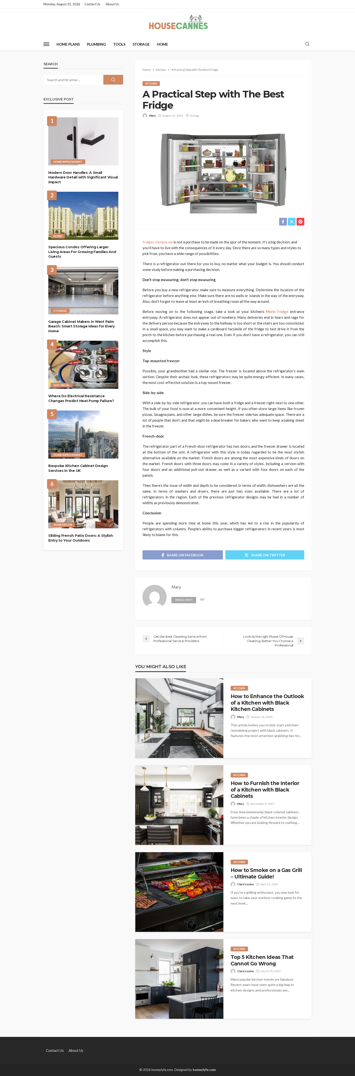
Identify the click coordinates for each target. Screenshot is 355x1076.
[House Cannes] (177, 23)
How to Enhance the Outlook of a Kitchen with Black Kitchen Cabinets (267, 702)
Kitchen (151, 83)
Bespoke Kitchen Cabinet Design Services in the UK (78, 468)
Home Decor (63, 524)
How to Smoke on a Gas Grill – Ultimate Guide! (266, 873)
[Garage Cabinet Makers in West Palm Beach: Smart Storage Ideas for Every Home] (83, 290)
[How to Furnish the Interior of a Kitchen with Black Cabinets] (179, 805)
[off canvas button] (46, 44)
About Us (112, 4)
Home (162, 44)
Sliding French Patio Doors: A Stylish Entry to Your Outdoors (80, 538)
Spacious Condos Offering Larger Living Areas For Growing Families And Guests (82, 252)
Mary (152, 115)
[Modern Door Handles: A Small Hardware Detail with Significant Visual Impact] (83, 141)
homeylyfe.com (204, 1070)
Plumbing (96, 44)
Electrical (62, 385)
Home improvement (68, 161)
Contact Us (92, 4)
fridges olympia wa (157, 242)
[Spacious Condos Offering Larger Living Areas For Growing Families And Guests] (83, 216)
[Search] (307, 44)
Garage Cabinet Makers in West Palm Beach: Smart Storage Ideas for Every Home (81, 326)
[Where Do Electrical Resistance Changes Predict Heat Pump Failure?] (83, 365)
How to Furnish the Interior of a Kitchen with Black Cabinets (265, 789)
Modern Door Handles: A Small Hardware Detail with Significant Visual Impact (83, 177)
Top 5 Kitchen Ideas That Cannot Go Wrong (262, 960)
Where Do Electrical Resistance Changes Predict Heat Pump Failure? (81, 398)
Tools (119, 44)
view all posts (183, 600)
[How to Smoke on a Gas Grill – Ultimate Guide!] (179, 892)
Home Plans (68, 44)
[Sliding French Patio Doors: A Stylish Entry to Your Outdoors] (83, 504)
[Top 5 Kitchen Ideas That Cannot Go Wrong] (179, 979)
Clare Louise (245, 884)
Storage (141, 44)
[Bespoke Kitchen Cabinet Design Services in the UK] (83, 435)
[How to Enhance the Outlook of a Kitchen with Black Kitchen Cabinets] (179, 718)
